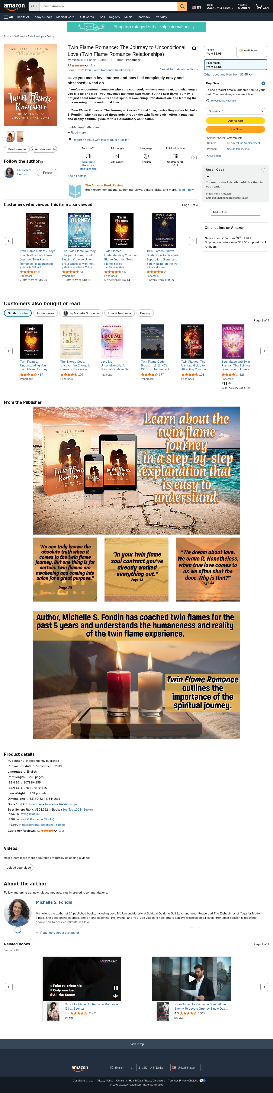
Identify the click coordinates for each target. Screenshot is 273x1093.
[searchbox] (108, 6)
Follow (47, 172)
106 (201, 374)
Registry (114, 17)
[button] (8, 17)
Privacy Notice (105, 1080)
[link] (37, 257)
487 (40, 374)
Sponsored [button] (10, 950)
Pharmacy (143, 17)
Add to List (219, 212)
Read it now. (186, 189)
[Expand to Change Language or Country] (202, 8)
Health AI (23, 17)
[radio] (219, 51)
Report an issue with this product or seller (101, 139)
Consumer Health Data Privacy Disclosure (140, 1080)
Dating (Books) (30, 813)
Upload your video (18, 867)
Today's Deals (42, 17)
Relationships (36, 36)
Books (7, 36)
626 (242, 374)
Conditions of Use (83, 1080)
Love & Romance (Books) (37, 819)
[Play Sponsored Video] (191, 979)
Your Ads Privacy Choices (183, 1080)
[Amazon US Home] (80, 1069)
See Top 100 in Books (77, 809)
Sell (102, 17)
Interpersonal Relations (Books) (43, 824)
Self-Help (19, 36)
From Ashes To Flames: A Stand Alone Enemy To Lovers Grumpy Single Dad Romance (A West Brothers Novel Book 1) (200, 1007)
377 (161, 374)
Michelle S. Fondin (84, 59)
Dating (51, 36)
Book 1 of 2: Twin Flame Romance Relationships (100, 70)
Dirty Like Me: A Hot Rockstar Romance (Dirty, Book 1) (91, 1006)
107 (80, 374)
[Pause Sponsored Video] (115, 988)
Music (128, 17)
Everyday (160, 17)
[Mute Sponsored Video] (115, 996)
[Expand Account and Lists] (232, 8)
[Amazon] (15, 6)
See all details (77, 175)
